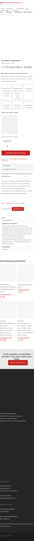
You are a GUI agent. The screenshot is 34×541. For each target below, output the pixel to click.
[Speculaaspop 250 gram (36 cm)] (26, 273)
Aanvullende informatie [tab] (9, 169)
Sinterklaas (9, 12)
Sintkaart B (6, 105)
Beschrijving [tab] (6, 165)
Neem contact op (6, 203)
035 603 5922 (6, 495)
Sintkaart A (29, 88)
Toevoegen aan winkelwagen (16, 153)
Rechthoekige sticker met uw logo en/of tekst (17, 92)
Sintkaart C (17, 105)
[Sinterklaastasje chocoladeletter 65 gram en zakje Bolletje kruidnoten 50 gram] (8, 273)
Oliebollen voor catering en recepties (11, 416)
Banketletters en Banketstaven (23, 12)
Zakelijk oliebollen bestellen (8, 413)
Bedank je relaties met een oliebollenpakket (13, 421)
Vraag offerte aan (18, 362)
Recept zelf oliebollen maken (8, 418)
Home (1, 12)
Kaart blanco (29, 105)
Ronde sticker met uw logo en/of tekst (6, 91)
